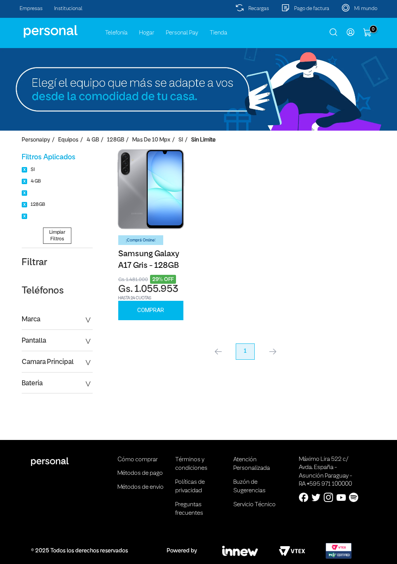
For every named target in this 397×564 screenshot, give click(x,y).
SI (180, 140)
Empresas (31, 8)
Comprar (150, 310)
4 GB (92, 140)
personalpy (36, 140)
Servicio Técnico (254, 504)
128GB (115, 140)
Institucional (68, 8)
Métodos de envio (140, 487)
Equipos (68, 140)
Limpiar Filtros (57, 235)
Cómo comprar (137, 459)
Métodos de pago (140, 473)
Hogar (146, 33)
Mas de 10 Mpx (151, 140)
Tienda (218, 33)
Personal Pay (182, 33)
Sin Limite (203, 140)
